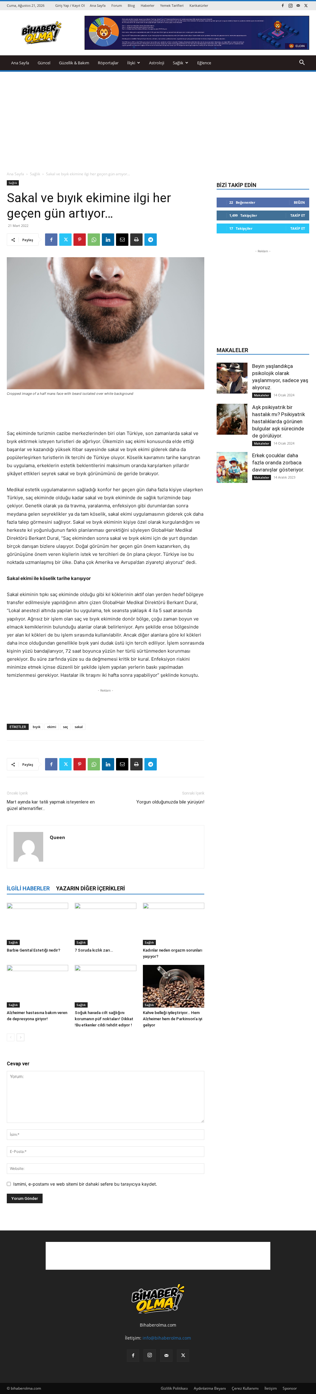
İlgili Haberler (28, 888)
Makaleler (261, 395)
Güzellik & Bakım (74, 63)
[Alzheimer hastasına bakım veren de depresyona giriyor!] (37, 986)
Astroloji (156, 63)
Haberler (147, 5)
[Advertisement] (158, 118)
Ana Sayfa (98, 5)
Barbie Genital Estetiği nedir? (33, 950)
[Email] (122, 239)
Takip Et (297, 215)
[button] (301, 63)
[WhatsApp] (94, 239)
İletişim (270, 1388)
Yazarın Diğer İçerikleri (90, 888)
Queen (57, 837)
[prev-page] (11, 1037)
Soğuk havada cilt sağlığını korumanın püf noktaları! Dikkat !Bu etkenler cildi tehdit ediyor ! (104, 1018)
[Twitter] (305, 5)
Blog (131, 5)
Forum (116, 5)
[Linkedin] (108, 239)
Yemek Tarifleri (172, 5)
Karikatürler (198, 5)
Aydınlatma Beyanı (210, 1388)
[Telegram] (150, 239)
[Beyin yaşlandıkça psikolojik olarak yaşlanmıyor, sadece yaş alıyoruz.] (232, 378)
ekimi (51, 726)
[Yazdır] (136, 239)
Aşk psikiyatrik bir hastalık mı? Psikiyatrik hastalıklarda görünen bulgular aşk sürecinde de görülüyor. (278, 421)
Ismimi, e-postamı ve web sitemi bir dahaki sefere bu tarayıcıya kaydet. (85, 1184)
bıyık (36, 726)
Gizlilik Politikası (174, 1388)
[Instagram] (290, 5)
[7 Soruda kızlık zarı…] (105, 924)
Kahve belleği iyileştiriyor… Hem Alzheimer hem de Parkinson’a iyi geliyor (172, 1018)
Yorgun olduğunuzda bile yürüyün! (170, 802)
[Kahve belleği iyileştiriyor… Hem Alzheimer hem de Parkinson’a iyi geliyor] (173, 986)
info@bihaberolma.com (167, 1338)
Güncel (44, 63)
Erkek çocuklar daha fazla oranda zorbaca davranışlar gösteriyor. (278, 462)
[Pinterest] (79, 239)
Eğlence (204, 63)
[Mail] (298, 5)
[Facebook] (282, 5)
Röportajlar (108, 63)
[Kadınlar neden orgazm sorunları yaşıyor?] (173, 924)
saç (65, 726)
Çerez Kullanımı (245, 1388)
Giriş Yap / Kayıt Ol (70, 5)
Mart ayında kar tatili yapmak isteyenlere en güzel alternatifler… (51, 805)
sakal (79, 726)
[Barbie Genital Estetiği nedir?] (37, 924)
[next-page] (20, 1037)
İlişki (131, 63)
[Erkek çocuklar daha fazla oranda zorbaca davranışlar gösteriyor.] (232, 467)
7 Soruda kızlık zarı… (94, 950)
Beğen (299, 202)
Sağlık (178, 63)
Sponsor (290, 1388)
